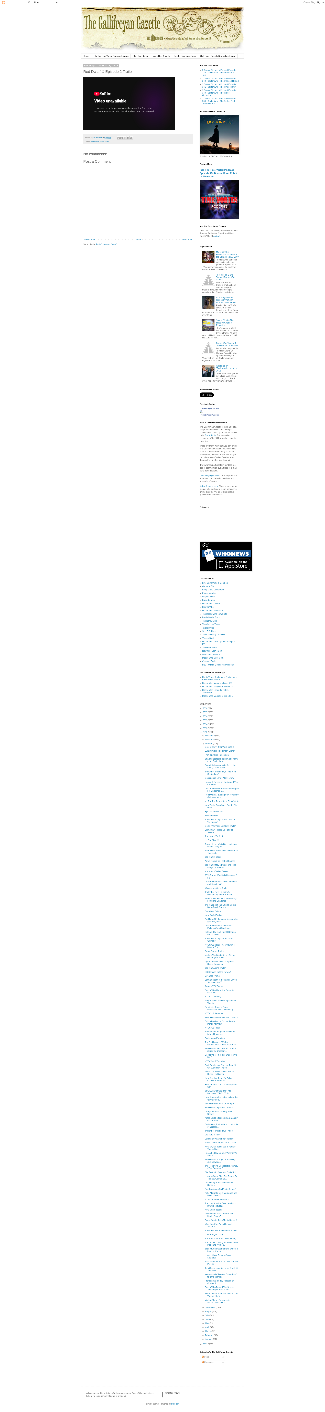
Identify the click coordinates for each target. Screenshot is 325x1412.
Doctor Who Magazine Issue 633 (217, 683)
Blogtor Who (208, 607)
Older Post (187, 239)
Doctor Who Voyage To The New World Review (227, 344)
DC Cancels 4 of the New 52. (218, 972)
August (208, 1311)
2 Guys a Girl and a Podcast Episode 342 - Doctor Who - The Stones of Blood (220, 79)
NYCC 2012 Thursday (215, 1061)
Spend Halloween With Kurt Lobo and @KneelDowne (220, 766)
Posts (206, 1357)
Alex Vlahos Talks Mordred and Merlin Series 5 (219, 1215)
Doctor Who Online (211, 603)
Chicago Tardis (209, 661)
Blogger (174, 1404)
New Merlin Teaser (213, 1210)
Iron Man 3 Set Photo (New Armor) (220, 1238)
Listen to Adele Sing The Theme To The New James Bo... (221, 1177)
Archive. (217, 236)
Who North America (211, 654)
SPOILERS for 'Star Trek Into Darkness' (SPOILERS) (218, 1092)
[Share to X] (124, 137)
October (209, 743)
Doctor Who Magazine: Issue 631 (217, 696)
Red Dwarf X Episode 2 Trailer (219, 1107)
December (210, 735)
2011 (205, 1344)
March (208, 1331)
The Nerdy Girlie (209, 621)
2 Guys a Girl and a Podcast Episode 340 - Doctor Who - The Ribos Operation (219, 92)
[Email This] (118, 137)
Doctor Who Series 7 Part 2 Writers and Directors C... (221, 883)
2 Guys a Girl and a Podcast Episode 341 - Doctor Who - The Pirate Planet (219, 85)
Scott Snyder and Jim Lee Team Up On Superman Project (221, 1066)
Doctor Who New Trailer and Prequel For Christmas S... (222, 789)
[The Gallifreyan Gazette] (201, 412)
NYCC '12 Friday (212, 1028)
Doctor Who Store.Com (212, 658)
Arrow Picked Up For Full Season (220, 861)
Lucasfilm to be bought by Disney (220, 751)
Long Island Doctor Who (213, 590)
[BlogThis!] (121, 137)
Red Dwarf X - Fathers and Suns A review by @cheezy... (220, 1049)
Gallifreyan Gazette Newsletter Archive (217, 56)
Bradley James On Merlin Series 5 (220, 1189)
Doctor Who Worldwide (212, 610)
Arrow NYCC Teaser (214, 986)
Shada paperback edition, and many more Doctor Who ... (221, 760)
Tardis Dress (208, 628)
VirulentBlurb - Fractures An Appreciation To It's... (217, 1301)
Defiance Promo (212, 976)
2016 (205, 716)
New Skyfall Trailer (213, 915)
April (207, 1327)
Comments (209, 1362)
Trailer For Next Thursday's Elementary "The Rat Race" (218, 893)
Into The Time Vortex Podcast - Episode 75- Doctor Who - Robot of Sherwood (218, 173)
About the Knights (161, 56)
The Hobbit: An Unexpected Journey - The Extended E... (221, 1167)
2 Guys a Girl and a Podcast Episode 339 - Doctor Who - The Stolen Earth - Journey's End (219, 101)
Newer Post (89, 239)
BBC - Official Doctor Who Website (218, 665)
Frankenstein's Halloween (217, 755)
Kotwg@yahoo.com (209, 486)
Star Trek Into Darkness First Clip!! (220, 1172)
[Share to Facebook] (128, 137)
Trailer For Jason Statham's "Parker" (221, 1230)
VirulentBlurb (208, 638)
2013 (205, 728)
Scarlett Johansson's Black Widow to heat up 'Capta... (221, 1250)
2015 (205, 720)
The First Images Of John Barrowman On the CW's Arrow (220, 1043)
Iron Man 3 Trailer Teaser (216, 871)
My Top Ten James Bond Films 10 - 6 (222, 801)
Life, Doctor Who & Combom (215, 583)
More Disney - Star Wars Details (219, 747)
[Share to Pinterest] (131, 137)
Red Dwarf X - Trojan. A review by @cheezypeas (220, 1160)
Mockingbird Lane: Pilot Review (219, 778)
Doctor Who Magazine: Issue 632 (217, 686)
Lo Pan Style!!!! (212, 840)
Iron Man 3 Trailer (213, 857)
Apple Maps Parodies (215, 1038)
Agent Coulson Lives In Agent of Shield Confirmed (219, 963)
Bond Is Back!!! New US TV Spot (219, 1104)
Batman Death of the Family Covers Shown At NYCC (221, 981)
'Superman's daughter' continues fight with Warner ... (220, 1033)
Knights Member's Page (185, 56)
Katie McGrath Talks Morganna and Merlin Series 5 (221, 1194)
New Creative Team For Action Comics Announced (219, 1079)
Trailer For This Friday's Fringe (219, 1131)
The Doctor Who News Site (214, 614)
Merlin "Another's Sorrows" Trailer (220, 826)
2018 (205, 708)
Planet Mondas (209, 593)
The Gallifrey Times (211, 624)
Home (86, 56)
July (207, 1315)
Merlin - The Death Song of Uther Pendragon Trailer (220, 956)
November (210, 739)
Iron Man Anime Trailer (215, 968)
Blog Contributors (141, 56)
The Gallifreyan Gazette (209, 408)
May (207, 1323)
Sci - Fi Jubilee (209, 631)
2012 (205, 732)
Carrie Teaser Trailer (214, 951)
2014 (205, 724)
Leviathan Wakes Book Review (219, 1139)
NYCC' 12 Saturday (214, 1013)
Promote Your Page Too (209, 415)
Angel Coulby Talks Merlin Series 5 (221, 1220)
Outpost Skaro (208, 597)
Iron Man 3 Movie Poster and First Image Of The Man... (220, 866)
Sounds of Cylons (213, 911)
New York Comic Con (212, 651)
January (209, 1339)
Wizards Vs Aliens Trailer (216, 888)
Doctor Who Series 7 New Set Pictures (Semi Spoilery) (218, 926)
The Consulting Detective (213, 634)
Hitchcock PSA (211, 815)
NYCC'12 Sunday (213, 996)
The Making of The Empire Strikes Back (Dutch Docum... (220, 906)
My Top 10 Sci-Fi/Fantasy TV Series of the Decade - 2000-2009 (227, 254)
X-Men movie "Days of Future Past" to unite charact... (221, 1275)
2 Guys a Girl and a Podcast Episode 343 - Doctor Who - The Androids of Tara (219, 72)
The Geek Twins (209, 647)
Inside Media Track (211, 617)
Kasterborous (208, 600)
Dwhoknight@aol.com (210, 476)
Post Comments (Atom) (106, 244)
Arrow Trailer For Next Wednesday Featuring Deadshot (220, 899)
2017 (205, 712)
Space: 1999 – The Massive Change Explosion (225, 322)
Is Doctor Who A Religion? (217, 1199)
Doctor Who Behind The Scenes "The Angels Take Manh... (219, 1288)
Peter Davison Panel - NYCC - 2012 (221, 1017)
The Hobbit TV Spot (214, 836)
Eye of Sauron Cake (214, 811)
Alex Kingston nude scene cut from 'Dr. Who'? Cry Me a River (226, 300)
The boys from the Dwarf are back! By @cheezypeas (220, 1204)
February (209, 1335)
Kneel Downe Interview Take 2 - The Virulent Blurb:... (221, 1295)
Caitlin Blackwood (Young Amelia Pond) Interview (220, 1022)
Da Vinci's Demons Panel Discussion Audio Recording (219, 1008)
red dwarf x (104, 142)
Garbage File (208, 586)
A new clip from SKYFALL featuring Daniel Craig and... (221, 845)
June (207, 1319)
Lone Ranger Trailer (214, 1234)
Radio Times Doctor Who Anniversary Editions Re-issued (219, 678)
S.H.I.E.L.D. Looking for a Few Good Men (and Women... (221, 1243)
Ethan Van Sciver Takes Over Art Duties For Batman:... (219, 1073)
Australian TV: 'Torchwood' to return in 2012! (226, 368)
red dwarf (95, 142)
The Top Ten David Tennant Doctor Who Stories (225, 277)
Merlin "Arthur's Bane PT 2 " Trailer (220, 1143)
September (210, 1307)
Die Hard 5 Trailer (213, 1135)
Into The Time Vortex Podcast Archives (110, 56)
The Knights (210, 435)
